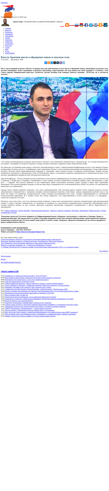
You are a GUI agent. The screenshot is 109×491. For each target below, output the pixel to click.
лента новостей (10, 271)
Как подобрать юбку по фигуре (16, 295)
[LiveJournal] (57, 62)
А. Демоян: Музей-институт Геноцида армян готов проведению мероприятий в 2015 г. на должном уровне (40, 247)
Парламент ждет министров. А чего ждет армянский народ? (27, 280)
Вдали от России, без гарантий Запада (19, 301)
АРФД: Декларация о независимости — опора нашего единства (28, 308)
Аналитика (9, 44)
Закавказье (9, 34)
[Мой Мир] (51, 62)
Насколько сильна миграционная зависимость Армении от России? (29, 293)
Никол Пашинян (11, 211)
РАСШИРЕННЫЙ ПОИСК (11, 262)
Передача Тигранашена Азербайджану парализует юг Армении (28, 303)
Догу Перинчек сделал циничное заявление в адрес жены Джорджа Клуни (28, 243)
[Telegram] (63, 62)
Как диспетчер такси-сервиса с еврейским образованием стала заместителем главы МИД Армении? (41, 312)
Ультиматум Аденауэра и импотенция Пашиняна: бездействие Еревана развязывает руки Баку (39, 299)
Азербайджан (6, 212)
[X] (54, 62)
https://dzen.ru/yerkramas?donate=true (30, 232)
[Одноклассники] (48, 62)
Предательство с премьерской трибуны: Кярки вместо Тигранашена (29, 310)
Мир (6, 49)
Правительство (94, 211)
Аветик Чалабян (24, 211)
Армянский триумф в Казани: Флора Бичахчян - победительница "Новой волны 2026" (36, 289)
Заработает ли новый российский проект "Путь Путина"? (26, 276)
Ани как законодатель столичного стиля (19, 281)
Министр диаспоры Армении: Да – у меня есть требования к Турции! (26, 245)
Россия (13, 212)
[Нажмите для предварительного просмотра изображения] (54, 158)
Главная (8, 28)
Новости (8, 30)
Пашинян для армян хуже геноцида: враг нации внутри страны (28, 287)
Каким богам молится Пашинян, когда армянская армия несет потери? (30, 297)
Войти (3, 259)
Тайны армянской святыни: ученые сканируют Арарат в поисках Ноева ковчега (34, 283)
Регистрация (6, 256)
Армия (7, 38)
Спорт (7, 47)
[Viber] (60, 62)
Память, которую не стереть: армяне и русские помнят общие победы (30, 316)
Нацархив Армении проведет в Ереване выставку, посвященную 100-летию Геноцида (32, 241)
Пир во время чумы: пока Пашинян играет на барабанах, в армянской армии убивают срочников (40, 314)
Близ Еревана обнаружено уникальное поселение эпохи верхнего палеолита (33, 278)
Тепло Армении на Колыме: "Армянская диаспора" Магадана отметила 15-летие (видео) (37, 285)
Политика (8, 32)
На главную (104, 251)
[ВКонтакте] (45, 62)
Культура (8, 46)
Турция (103, 211)
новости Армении (64, 211)
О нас (7, 51)
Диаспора (8, 40)
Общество (8, 42)
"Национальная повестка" (40, 211)
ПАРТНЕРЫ (9, 53)
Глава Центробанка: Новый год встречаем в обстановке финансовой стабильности (31, 239)
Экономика (9, 36)
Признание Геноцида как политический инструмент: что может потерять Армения (35, 306)
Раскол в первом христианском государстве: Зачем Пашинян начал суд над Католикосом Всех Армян (42, 291)
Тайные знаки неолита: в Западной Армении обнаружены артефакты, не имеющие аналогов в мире (41, 305)
